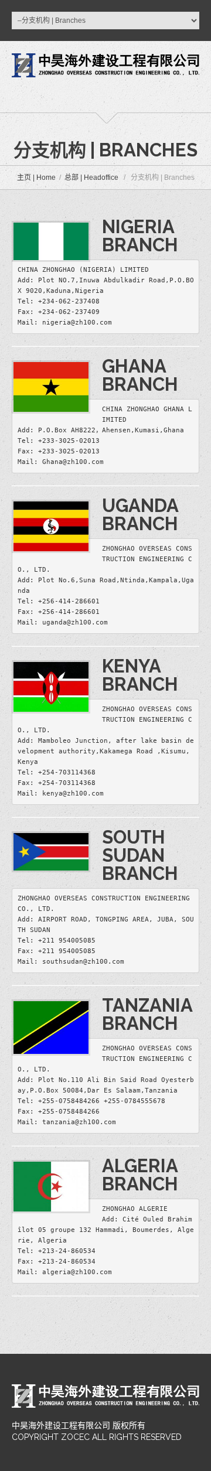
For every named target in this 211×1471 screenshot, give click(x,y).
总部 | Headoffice (91, 177)
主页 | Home (36, 177)
